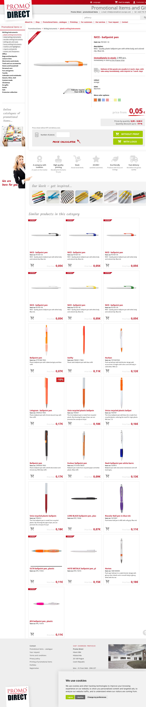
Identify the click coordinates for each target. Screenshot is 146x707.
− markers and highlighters (11, 47)
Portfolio (33, 665)
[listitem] (95, 100)
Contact (125, 22)
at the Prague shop (117, 60)
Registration (34, 668)
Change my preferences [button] (96, 697)
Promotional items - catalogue (55, 22)
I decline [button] (80, 697)
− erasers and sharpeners (10, 51)
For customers (86, 22)
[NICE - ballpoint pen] (60, 92)
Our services (100, 22)
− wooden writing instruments (12, 39)
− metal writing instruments (11, 37)
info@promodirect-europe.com (119, 12)
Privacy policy (35, 659)
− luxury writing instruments (11, 44)
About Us (28, 22)
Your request (113, 22)
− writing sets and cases (10, 42)
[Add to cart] (32, 265)
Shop (38, 22)
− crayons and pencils (9, 49)
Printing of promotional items (41, 662)
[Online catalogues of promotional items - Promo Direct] (14, 146)
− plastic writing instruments (11, 35)
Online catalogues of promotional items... (11, 115)
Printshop (74, 22)
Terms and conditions (38, 655)
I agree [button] (70, 697)
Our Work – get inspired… (52, 186)
